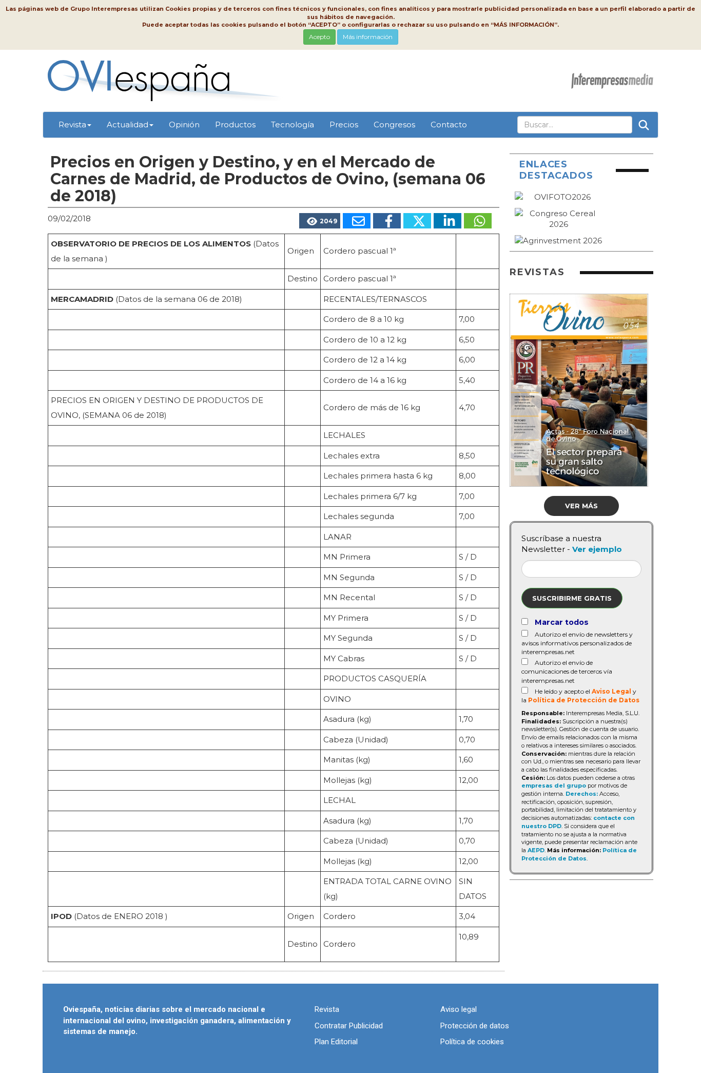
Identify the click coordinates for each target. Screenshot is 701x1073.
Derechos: (582, 793)
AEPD (536, 850)
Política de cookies (472, 1041)
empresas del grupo (553, 785)
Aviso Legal (611, 691)
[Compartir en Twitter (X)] (417, 220)
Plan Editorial (336, 1041)
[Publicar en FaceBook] (387, 220)
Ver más (581, 506)
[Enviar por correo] (357, 220)
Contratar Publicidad (349, 1025)
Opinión (184, 124)
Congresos (394, 124)
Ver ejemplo (597, 549)
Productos (235, 124)
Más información (368, 37)
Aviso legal (458, 1009)
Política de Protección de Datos (583, 700)
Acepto (319, 37)
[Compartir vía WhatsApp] (478, 220)
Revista (72, 124)
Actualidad (127, 124)
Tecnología (292, 124)
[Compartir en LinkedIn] (447, 220)
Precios (343, 124)
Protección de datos (474, 1025)
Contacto (449, 124)
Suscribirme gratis (572, 598)
